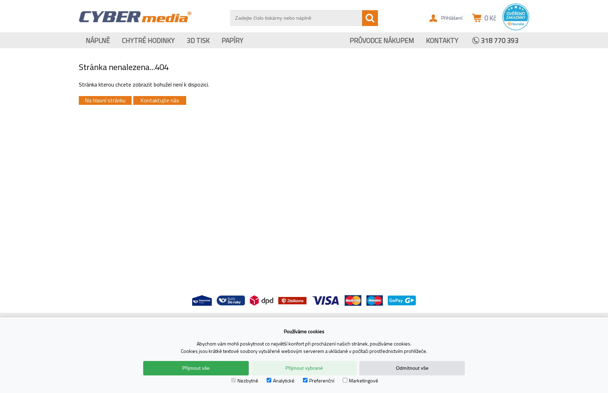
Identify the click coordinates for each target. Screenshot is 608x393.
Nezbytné (248, 380)
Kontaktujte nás (159, 100)
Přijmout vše (196, 368)
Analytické (283, 380)
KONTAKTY (442, 40)
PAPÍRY (232, 40)
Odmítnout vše (412, 368)
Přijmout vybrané (304, 368)
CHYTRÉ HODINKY (148, 40)
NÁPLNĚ (98, 40)
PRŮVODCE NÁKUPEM (382, 40)
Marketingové (363, 380)
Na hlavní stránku (105, 100)
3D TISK (198, 40)
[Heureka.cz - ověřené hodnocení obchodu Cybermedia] (515, 28)
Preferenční (321, 380)
